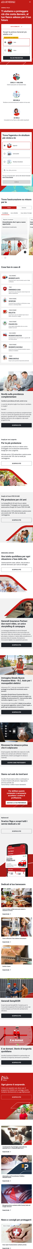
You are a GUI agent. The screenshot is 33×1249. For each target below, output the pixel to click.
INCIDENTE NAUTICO (15, 335)
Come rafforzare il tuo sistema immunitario (14, 938)
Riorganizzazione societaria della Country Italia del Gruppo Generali (16, 1206)
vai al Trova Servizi (7, 177)
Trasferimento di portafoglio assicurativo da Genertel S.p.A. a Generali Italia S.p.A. (14, 1147)
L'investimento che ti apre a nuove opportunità (14, 223)
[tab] (9, 207)
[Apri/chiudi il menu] (30, 2)
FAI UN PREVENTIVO (16, 58)
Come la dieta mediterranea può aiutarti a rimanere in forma (13, 909)
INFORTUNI (12, 301)
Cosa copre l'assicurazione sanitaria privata (14, 1244)
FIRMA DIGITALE (14, 358)
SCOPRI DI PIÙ (16, 425)
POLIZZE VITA (13, 324)
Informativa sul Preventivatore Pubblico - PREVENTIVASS (13, 1176)
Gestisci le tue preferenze (16, 803)
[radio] (16, 42)
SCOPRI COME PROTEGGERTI (16, 762)
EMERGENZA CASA (15, 289)
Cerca (16, 182)
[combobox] (16, 26)
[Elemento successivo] (5, 258)
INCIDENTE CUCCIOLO (15, 347)
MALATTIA (12, 312)
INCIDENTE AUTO (14, 278)
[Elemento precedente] (2, 258)
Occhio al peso (6, 966)
